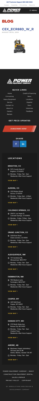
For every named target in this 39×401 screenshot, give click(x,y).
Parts (29, 105)
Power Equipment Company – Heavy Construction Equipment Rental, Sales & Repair (18, 374)
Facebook (16, 144)
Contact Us (10, 105)
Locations (29, 99)
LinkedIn (23, 144)
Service (9, 102)
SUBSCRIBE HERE (18, 129)
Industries (14, 5)
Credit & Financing (29, 93)
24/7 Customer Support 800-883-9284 (19, 2)
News (29, 96)
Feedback (29, 111)
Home (10, 93)
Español (29, 102)
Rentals (9, 114)
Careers (6, 5)
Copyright (26, 380)
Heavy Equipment (10, 99)
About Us (32, 5)
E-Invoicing (23, 5)
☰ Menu (33, 10)
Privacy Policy (12, 380)
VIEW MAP (12, 180)
